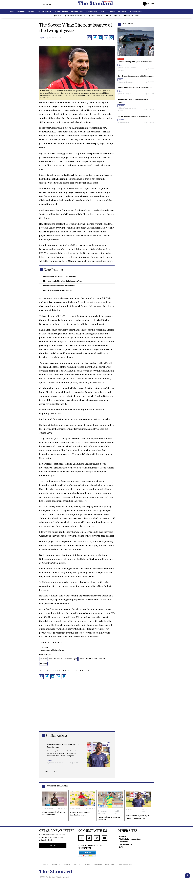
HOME (12, 11)
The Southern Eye (97, 16)
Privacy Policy (110, 864)
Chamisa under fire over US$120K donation (59, 276)
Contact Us (56, 864)
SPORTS (103, 11)
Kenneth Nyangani (125, 94)
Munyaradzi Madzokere (56, 763)
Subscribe (77, 864)
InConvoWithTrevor (133, 16)
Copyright (87, 864)
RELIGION (112, 11)
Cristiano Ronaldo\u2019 (88, 659)
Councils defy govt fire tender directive (57, 290)
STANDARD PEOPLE (77, 11)
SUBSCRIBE (53, 846)
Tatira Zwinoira (124, 122)
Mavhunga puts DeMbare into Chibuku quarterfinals (62, 281)
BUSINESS (31, 11)
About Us (46, 864)
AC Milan (43, 659)
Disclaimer (98, 864)
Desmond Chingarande (126, 82)
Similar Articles (57, 735)
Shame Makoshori (124, 68)
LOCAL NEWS (21, 11)
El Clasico (43, 663)
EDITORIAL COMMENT (44, 11)
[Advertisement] (77, 708)
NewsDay (58, 16)
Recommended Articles (57, 785)
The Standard (124, 842)
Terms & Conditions (125, 864)
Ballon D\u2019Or (55, 659)
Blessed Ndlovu (124, 108)
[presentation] (46, 772)
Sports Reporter (49, 808)
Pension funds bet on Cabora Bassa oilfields (59, 286)
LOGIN (151, 4)
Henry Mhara (76, 808)
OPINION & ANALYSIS (61, 11)
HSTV (109, 16)
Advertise (67, 864)
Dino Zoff (102, 659)
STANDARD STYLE (91, 11)
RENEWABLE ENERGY (136, 11)
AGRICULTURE (122, 11)
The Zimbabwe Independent (76, 16)
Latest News (127, 23)
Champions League (70, 659)
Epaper (118, 16)
